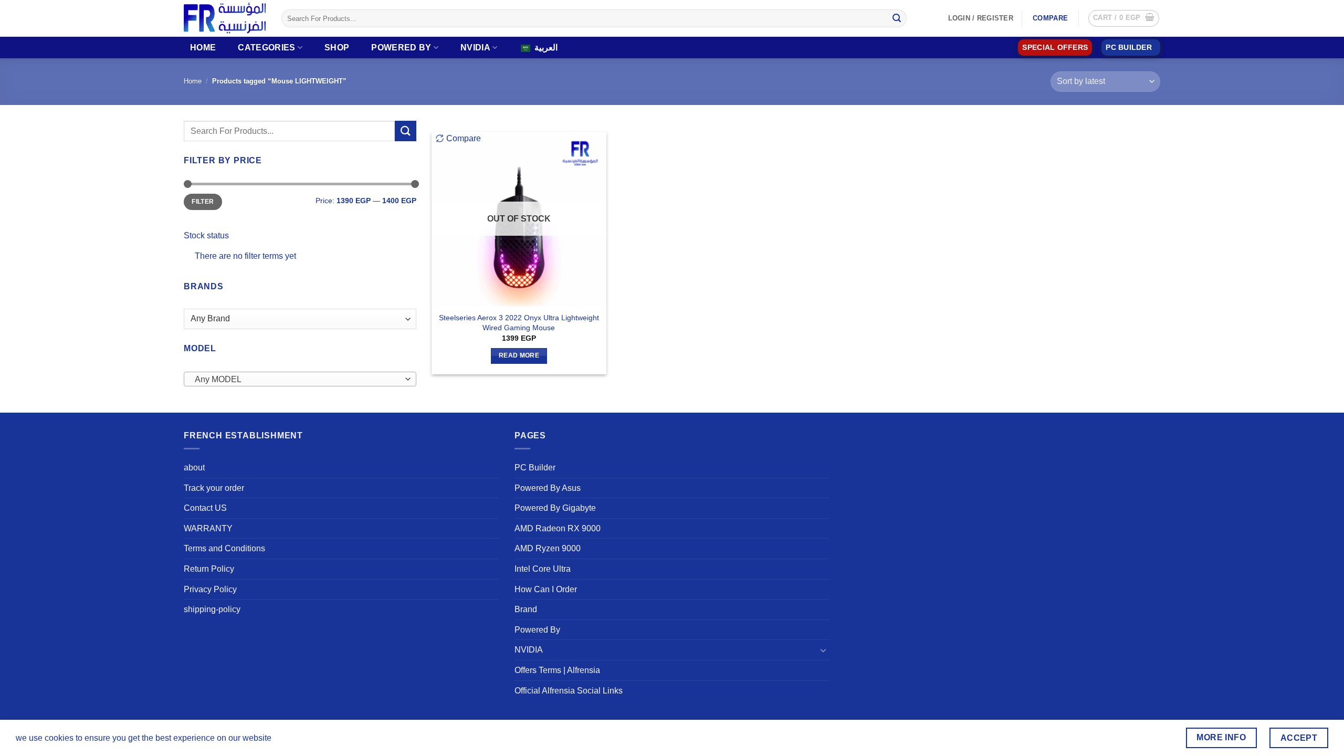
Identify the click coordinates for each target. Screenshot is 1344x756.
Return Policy (209, 568)
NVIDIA (475, 47)
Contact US (205, 507)
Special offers (1055, 47)
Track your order (214, 488)
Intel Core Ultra (542, 568)
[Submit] (897, 18)
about (194, 467)
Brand (525, 609)
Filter (203, 201)
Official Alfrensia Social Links (568, 690)
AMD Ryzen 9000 (547, 548)
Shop (336, 47)
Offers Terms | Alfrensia (557, 670)
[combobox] (300, 379)
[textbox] (297, 379)
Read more (519, 355)
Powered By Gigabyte (555, 507)
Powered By (401, 47)
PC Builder (534, 467)
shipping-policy (212, 609)
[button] (1123, 18)
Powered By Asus (547, 488)
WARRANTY (208, 528)
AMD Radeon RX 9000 (557, 528)
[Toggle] (823, 650)
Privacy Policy (210, 589)
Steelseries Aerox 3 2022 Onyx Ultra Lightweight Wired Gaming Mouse (519, 322)
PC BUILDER (1129, 47)
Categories (266, 47)
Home (203, 47)
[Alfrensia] (225, 18)
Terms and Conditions (224, 548)
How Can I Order (545, 589)
